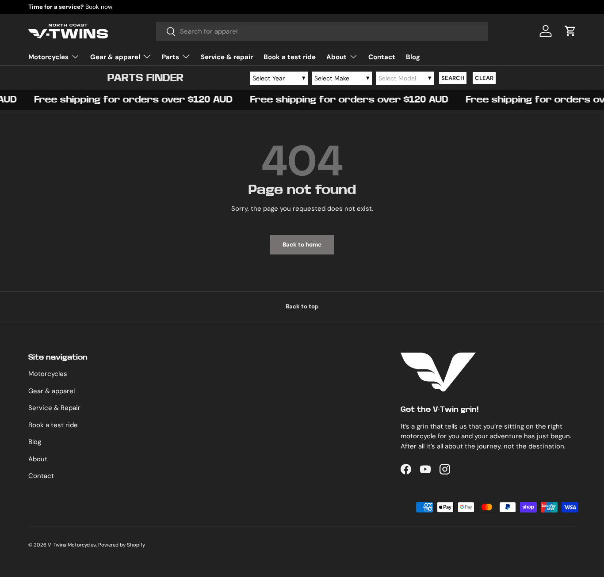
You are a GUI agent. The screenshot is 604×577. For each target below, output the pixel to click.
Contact (381, 57)
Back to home (302, 244)
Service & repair (227, 57)
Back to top (302, 306)
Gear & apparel (115, 57)
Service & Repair (54, 407)
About (336, 57)
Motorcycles (48, 57)
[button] (570, 31)
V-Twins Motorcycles (72, 545)
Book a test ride (290, 57)
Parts (170, 57)
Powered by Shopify (121, 545)
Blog (413, 57)
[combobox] (322, 31)
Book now (98, 7)
